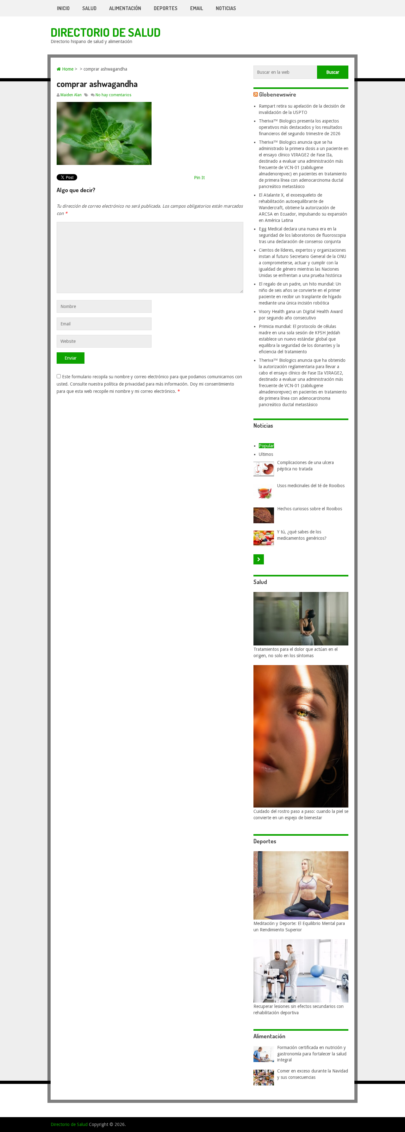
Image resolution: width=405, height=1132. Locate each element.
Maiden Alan (71, 95)
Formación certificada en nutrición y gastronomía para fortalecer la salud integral (311, 1053)
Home (67, 69)
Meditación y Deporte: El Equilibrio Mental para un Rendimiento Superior (299, 926)
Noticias (226, 8)
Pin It (199, 177)
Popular (266, 445)
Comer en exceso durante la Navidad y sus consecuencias (312, 1074)
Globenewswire (277, 94)
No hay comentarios (113, 95)
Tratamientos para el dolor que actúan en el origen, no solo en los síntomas (295, 652)
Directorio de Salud (106, 32)
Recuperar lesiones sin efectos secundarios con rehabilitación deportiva (298, 1009)
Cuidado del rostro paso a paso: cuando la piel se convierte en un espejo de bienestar (300, 814)
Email (196, 8)
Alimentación (125, 8)
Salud (89, 8)
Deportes (166, 8)
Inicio (63, 8)
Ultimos (266, 454)
